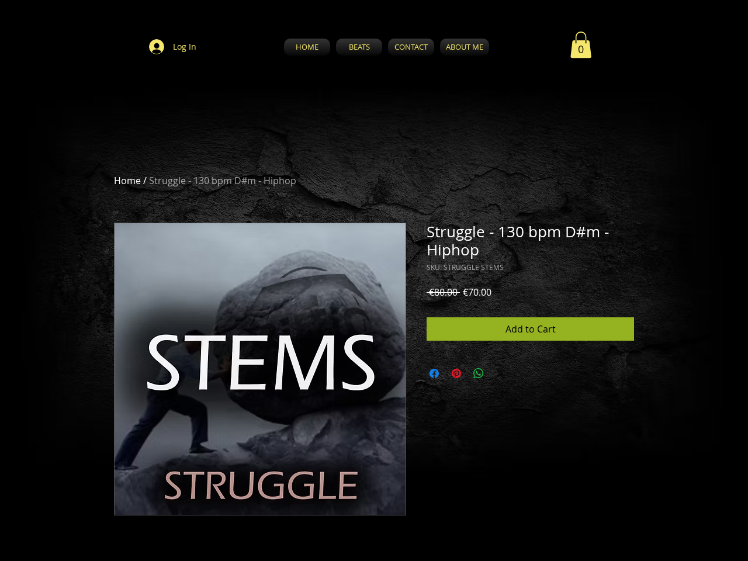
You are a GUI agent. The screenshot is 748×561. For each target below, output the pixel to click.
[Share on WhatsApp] (479, 373)
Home (127, 180)
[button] (581, 45)
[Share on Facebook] (434, 373)
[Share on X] (501, 373)
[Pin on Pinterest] (456, 373)
